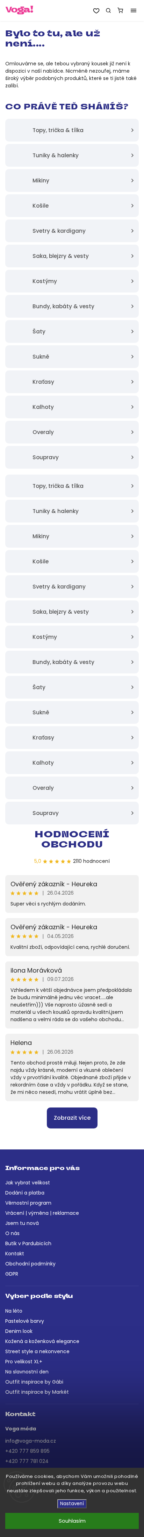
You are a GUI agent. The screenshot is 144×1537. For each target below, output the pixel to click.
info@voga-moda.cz (30, 1440)
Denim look (19, 1331)
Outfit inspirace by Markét (37, 1391)
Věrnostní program (28, 1202)
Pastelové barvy (24, 1321)
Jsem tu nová (22, 1223)
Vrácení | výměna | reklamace (42, 1213)
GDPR (11, 1273)
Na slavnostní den (27, 1371)
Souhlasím (72, 1520)
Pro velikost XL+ (23, 1361)
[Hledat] (108, 10)
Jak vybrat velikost (27, 1182)
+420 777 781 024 (27, 1461)
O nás (12, 1233)
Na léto (13, 1310)
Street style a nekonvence (37, 1351)
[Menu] (134, 10)
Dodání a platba (24, 1192)
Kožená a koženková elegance (42, 1341)
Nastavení (72, 1503)
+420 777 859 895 (27, 1451)
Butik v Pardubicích (28, 1243)
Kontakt (14, 1253)
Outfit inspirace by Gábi (34, 1381)
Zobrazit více (72, 1118)
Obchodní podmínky (30, 1263)
